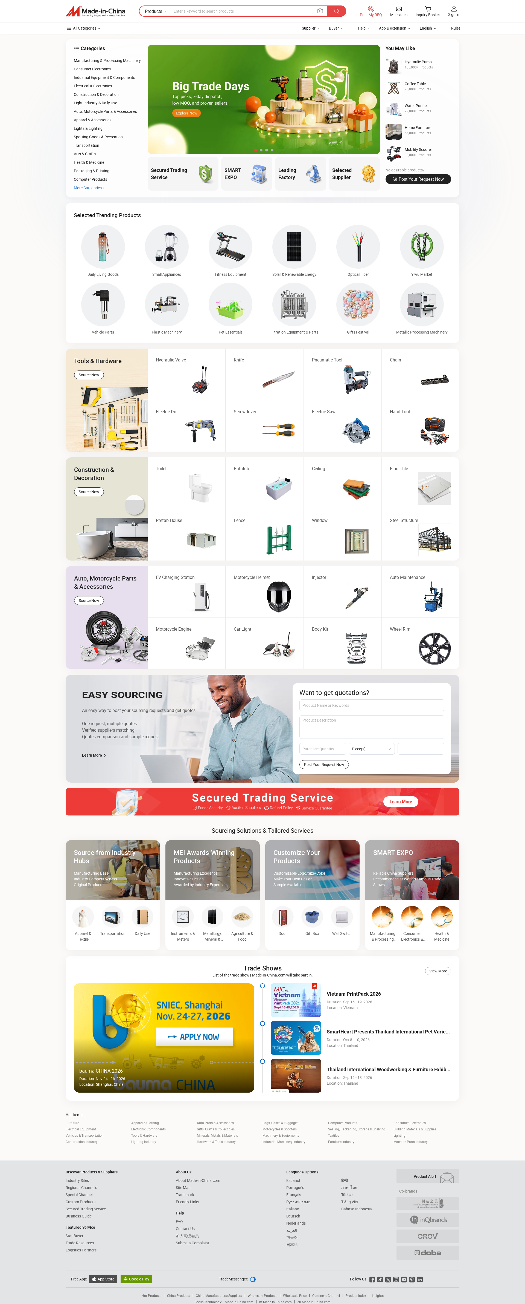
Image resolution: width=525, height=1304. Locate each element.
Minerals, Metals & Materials (217, 1135)
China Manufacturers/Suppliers (219, 1295)
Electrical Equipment (81, 1129)
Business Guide (79, 1216)
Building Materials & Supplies (414, 1129)
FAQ (179, 1221)
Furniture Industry (341, 1141)
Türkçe (346, 1194)
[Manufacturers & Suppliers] (95, 11)
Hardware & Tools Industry (216, 1141)
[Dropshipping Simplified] (427, 1253)
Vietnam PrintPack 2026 (354, 994)
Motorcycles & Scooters (279, 1129)
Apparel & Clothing (145, 1123)
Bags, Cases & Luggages (280, 1123)
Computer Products (342, 1123)
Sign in (453, 14)
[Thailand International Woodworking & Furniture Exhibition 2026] (296, 1076)
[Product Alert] (427, 1176)
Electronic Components (148, 1129)
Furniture (72, 1123)
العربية (291, 1230)
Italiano (292, 1208)
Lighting (399, 1135)
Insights (378, 1295)
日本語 (292, 1244)
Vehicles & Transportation (85, 1135)
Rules (455, 28)
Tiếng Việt (349, 1201)
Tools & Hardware (144, 1135)
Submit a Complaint (192, 1242)
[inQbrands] (427, 1220)
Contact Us (185, 1228)
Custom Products (80, 1201)
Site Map (183, 1187)
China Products (178, 1295)
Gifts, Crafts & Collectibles (216, 1129)
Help (362, 28)
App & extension (392, 28)
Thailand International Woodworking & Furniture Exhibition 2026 (397, 1069)
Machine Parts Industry (410, 1141)
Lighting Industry (143, 1141)
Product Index (356, 1295)
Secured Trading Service (86, 1208)
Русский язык (298, 1201)
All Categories (84, 28)
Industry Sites (77, 1180)
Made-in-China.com (239, 1302)
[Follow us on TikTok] (380, 1279)
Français (293, 1194)
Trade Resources (80, 1242)
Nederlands (296, 1223)
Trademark (185, 1194)
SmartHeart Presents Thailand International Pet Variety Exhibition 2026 (406, 1032)
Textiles (333, 1135)
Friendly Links (187, 1201)
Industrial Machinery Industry (283, 1141)
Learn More (92, 755)
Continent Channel (326, 1295)
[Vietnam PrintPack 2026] (296, 1000)
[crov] (427, 1236)
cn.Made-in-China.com (314, 1302)
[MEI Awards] (427, 1203)
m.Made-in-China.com (275, 1302)
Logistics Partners (81, 1250)
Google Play (136, 1279)
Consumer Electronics (409, 1123)
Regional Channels (81, 1187)
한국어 (292, 1237)
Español (293, 1180)
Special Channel (79, 1194)
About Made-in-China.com (198, 1180)
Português (295, 1187)
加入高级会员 (187, 1235)
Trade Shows (263, 968)
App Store (103, 1279)
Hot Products (151, 1295)
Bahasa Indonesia (356, 1208)
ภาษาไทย (349, 1187)
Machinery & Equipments (280, 1135)
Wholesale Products (262, 1295)
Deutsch (293, 1216)
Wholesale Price (295, 1295)
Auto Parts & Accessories (215, 1123)
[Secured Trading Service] (262, 801)
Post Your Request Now (421, 179)
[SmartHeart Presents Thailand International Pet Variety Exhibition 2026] (296, 1038)
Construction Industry (82, 1141)
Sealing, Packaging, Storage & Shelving (356, 1129)
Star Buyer (74, 1235)
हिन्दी (344, 1180)
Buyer (334, 28)
